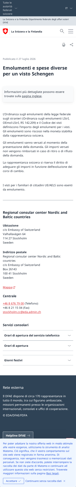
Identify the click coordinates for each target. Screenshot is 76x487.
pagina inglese (32, 96)
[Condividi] (71, 44)
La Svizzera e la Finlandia (26, 31)
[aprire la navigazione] (70, 31)
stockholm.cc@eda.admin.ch (22, 312)
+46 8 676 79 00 (13, 303)
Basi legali (52, 473)
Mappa (7, 287)
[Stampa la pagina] (64, 44)
